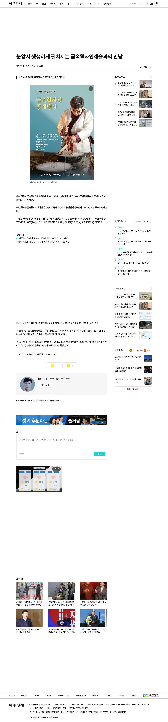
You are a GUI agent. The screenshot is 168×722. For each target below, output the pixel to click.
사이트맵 (121, 695)
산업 (44, 3)
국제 (89, 3)
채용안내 (36, 695)
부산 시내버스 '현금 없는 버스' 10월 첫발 (133, 263)
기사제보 (48, 695)
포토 (97, 3)
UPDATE (145, 221)
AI (37, 3)
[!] (151, 77)
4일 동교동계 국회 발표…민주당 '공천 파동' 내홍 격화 (29, 630)
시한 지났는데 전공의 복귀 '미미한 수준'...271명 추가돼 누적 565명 (29, 603)
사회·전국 (79, 3)
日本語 (140, 4)
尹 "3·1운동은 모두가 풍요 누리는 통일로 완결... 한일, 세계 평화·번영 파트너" (61, 630)
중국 (30, 3)
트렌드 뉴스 (120, 77)
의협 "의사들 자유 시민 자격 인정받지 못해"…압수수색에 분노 (93, 630)
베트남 (149, 350)
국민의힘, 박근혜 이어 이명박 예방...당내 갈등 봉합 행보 (135, 232)
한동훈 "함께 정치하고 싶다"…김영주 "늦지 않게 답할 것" (93, 603)
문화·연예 (107, 3)
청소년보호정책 (81, 695)
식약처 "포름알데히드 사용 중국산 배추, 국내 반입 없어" (134, 243)
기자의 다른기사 (45, 385)
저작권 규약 (96, 695)
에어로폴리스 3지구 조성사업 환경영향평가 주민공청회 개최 (43, 242)
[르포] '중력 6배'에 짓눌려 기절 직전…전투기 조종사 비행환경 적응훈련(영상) (61, 603)
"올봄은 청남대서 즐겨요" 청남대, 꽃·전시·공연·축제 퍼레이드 (44, 238)
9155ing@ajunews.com (60, 379)
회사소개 (12, 695)
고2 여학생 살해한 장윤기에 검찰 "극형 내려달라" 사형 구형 (134, 272)
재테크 (52, 3)
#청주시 (30, 354)
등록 (99, 454)
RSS (132, 695)
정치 (69, 3)
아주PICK (119, 288)
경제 (61, 3)
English (133, 4)
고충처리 (109, 695)
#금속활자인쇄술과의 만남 (46, 354)
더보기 (126, 390)
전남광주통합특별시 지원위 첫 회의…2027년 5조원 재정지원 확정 (135, 253)
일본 (141, 350)
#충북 (21, 354)
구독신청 (24, 695)
